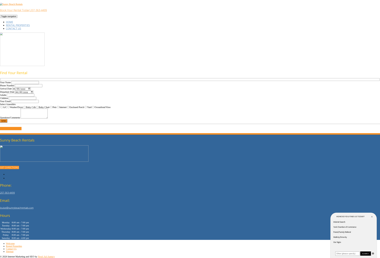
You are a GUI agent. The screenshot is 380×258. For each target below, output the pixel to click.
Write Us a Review (11, 128)
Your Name (5, 82)
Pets (54, 107)
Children (4, 98)
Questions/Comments (10, 117)
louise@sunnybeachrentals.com (17, 207)
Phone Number (7, 85)
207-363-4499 (7, 192)
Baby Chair (44, 107)
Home (9, 22)
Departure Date (7, 92)
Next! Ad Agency (46, 256)
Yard (89, 107)
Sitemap (10, 251)
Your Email (5, 101)
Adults (3, 95)
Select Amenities (8, 104)
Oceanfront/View (103, 107)
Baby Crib (31, 107)
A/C (5, 107)
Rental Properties (18, 25)
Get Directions (9, 167)
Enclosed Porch (76, 107)
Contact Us (13, 28)
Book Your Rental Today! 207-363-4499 (23, 10)
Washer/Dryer (16, 107)
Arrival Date (6, 88)
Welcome (10, 243)
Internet (62, 107)
